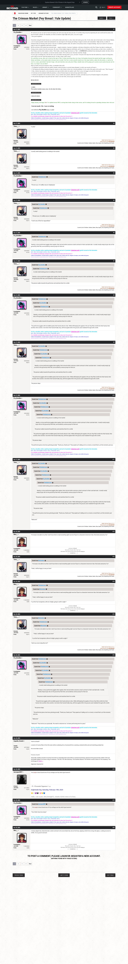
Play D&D (24, 7)
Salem (93, 143)
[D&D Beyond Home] (12, 7)
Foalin (112, 143)
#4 (114, 173)
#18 (114, 769)
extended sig (72, 553)
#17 (114, 738)
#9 (114, 342)
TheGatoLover (42, 177)
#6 (114, 232)
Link (103, 143)
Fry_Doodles (41, 204)
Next (30, 25)
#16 (114, 655)
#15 (114, 614)
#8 (114, 295)
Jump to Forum (64, 875)
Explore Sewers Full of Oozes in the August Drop (59, 2)
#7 (114, 261)
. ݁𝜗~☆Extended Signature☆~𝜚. (41, 786)
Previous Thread (18, 875)
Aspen (99, 143)
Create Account (114, 7)
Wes (97, 143)
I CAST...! (40, 761)
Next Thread (110, 875)
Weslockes (41, 560)
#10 (114, 395)
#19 (114, 800)
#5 (114, 200)
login (63, 856)
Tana (109, 140)
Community (56, 7)
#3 (114, 148)
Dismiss (85, 2)
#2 (114, 123)
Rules (35, 7)
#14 (114, 581)
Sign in (103, 7)
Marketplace (69, 7)
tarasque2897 (42, 804)
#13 (114, 556)
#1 (114, 29)
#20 (114, 827)
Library (44, 7)
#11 (114, 459)
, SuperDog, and (107, 143)
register (76, 856)
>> (47, 176)
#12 (114, 531)
